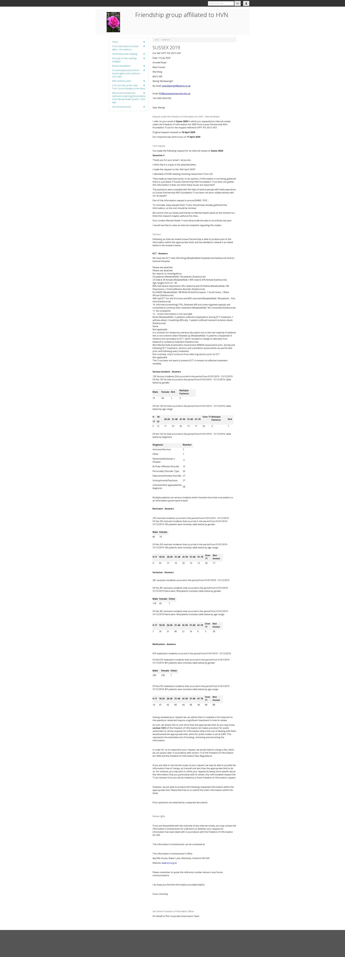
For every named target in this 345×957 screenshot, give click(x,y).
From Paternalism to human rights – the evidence (125, 48)
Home (115, 41)
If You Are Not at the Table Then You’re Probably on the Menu (128, 87)
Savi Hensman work (121, 106)
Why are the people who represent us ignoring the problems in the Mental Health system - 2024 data (129, 98)
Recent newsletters (121, 65)
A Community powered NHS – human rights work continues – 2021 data (126, 73)
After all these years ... (122, 80)
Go (237, 3)
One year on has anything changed (124, 60)
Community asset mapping (124, 53)
